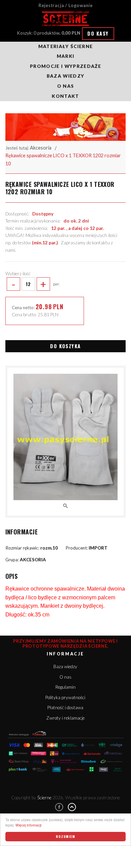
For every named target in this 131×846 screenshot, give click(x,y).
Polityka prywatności (65, 697)
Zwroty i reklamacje (65, 718)
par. (35, 284)
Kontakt (65, 96)
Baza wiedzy (66, 76)
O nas (65, 86)
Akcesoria (40, 148)
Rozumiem (65, 836)
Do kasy (97, 33)
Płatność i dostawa (65, 707)
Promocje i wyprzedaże (65, 66)
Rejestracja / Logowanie (65, 5)
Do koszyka (65, 346)
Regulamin (65, 687)
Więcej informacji (28, 825)
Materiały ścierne (65, 46)
